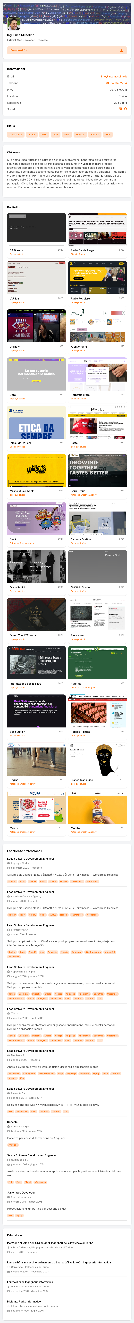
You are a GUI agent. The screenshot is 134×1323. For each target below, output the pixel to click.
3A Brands (16, 250)
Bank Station (17, 731)
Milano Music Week (22, 491)
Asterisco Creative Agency (84, 495)
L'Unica (14, 298)
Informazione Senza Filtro (25, 683)
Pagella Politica (80, 731)
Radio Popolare (80, 298)
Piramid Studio (78, 254)
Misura (14, 828)
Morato (75, 828)
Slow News (78, 635)
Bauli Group (78, 491)
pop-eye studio (17, 302)
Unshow (15, 346)
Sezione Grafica (17, 254)
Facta (74, 443)
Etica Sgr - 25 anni (21, 443)
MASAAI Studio (80, 587)
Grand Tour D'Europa (23, 635)
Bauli (13, 539)
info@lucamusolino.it (114, 76)
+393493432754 (116, 83)
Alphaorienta (79, 346)
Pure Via (76, 683)
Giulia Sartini (17, 587)
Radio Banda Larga (82, 250)
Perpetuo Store (80, 394)
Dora (13, 394)
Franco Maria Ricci (82, 780)
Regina (14, 780)
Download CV (18, 50)
